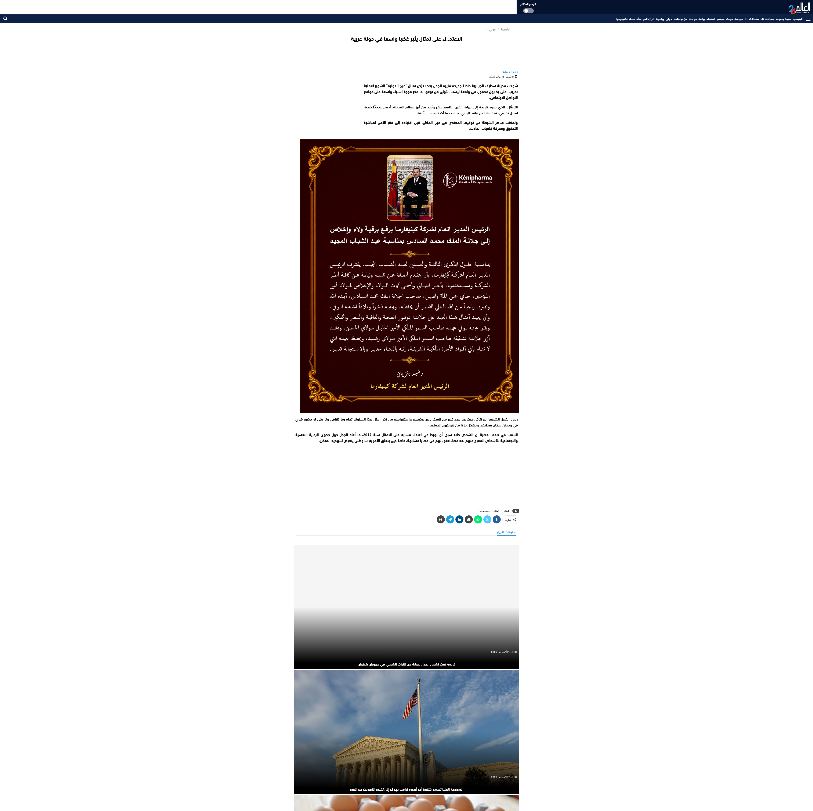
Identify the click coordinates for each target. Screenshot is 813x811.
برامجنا (660, 18)
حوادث (693, 18)
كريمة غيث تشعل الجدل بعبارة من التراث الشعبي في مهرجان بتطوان (406, 664)
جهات (729, 18)
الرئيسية (798, 18)
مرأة (639, 18)
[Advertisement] (325, 108)
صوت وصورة (783, 18)
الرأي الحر (648, 18)
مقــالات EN (767, 18)
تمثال (496, 511)
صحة (632, 18)
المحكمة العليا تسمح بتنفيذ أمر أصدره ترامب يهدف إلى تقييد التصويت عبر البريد (406, 789)
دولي (669, 18)
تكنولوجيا (622, 18)
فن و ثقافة (680, 18)
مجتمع (720, 18)
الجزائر (506, 511)
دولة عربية (484, 511)
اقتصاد (711, 18)
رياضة (701, 18)
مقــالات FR (752, 18)
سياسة (738, 18)
